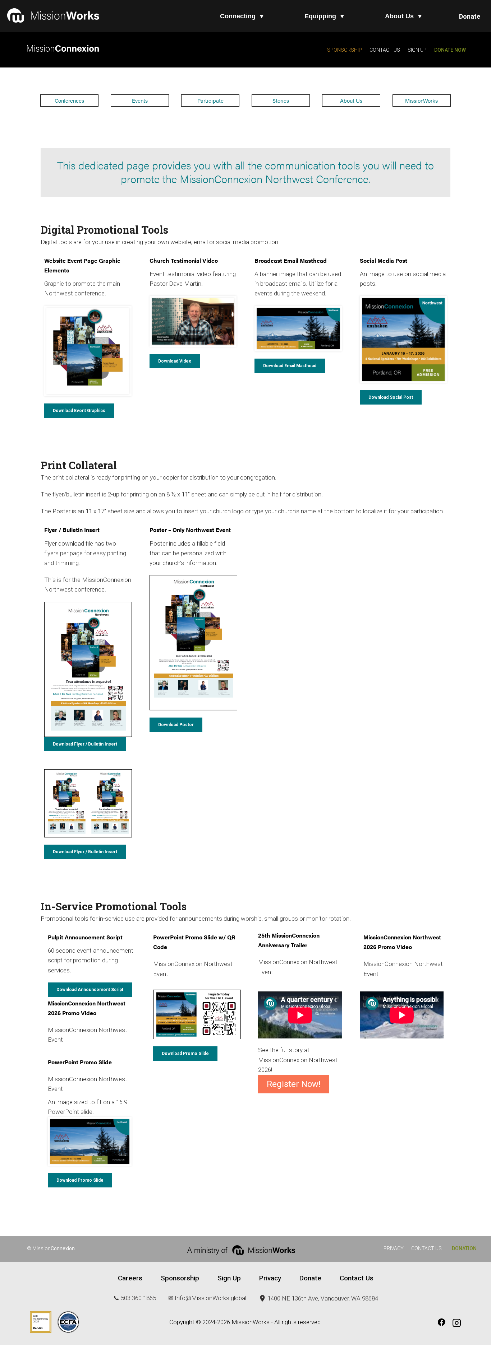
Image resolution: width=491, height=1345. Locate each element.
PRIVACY (394, 1248)
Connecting (242, 16)
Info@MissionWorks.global (210, 1298)
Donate (469, 16)
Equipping (324, 16)
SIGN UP (417, 50)
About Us (404, 16)
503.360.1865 (138, 1298)
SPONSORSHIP (344, 50)
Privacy (270, 1278)
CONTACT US (385, 50)
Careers (130, 1278)
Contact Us (356, 1278)
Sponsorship (180, 1278)
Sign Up (229, 1278)
